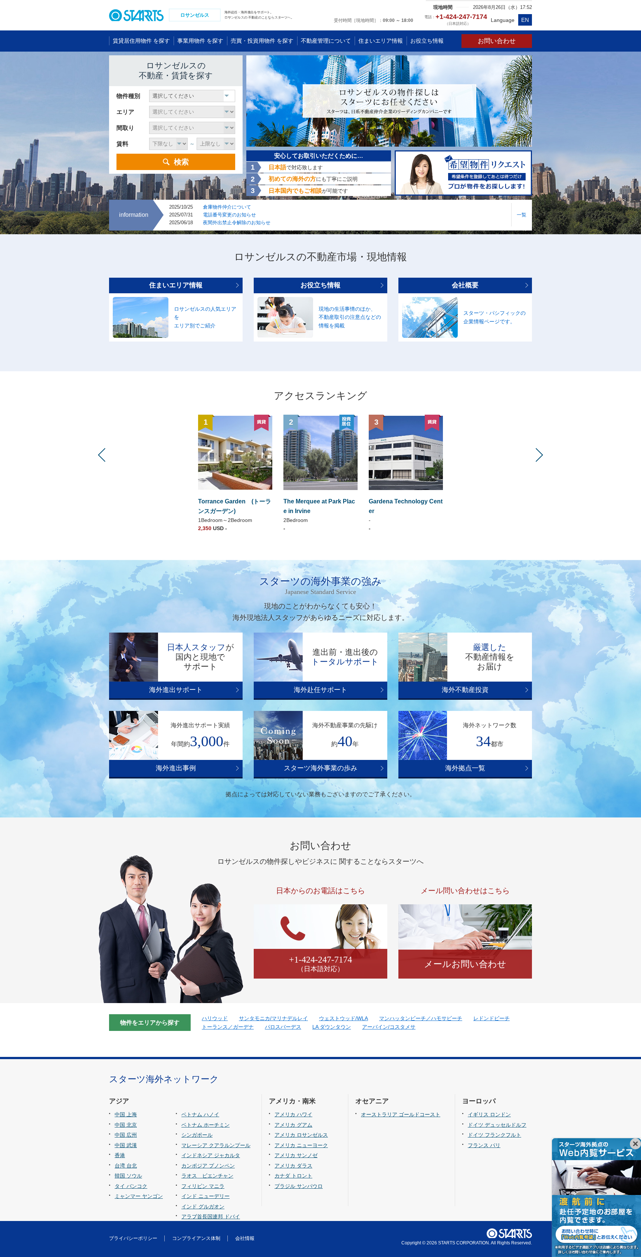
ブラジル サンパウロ (299, 1186)
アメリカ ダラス (293, 1166)
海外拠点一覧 (465, 768)
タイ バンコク (131, 1186)
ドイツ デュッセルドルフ (497, 1125)
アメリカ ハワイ (293, 1114)
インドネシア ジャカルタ (210, 1155)
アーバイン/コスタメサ (388, 1027)
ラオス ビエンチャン (207, 1176)
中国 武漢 (126, 1145)
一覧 (521, 215)
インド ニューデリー (205, 1196)
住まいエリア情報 (176, 285)
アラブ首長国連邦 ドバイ (210, 1217)
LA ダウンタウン (331, 1027)
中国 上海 (126, 1114)
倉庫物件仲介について (227, 207)
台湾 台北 (126, 1166)
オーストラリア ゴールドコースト (400, 1114)
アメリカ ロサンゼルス (301, 1135)
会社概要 (465, 285)
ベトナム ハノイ (200, 1114)
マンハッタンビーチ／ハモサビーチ (420, 1018)
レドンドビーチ (491, 1018)
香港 (120, 1155)
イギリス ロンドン (489, 1114)
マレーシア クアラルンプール (215, 1145)
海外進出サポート (176, 689)
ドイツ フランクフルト (494, 1135)
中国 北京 (126, 1125)
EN (525, 20)
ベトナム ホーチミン (205, 1125)
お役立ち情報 (320, 285)
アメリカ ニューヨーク (301, 1145)
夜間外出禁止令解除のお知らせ (236, 222)
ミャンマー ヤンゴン (139, 1196)
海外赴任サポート (320, 689)
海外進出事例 (176, 768)
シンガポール (197, 1135)
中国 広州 (126, 1135)
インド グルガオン (202, 1206)
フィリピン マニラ (202, 1186)
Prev (101, 455)
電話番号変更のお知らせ (229, 215)
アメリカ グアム (293, 1125)
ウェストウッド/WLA (343, 1018)
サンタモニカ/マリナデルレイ (273, 1018)
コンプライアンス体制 (196, 1238)
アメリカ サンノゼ (296, 1155)
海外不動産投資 (465, 689)
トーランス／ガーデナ (228, 1027)
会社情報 (244, 1238)
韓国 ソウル (128, 1176)
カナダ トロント (293, 1176)
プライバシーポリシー (133, 1238)
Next (539, 455)
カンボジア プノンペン (208, 1166)
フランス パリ (484, 1145)
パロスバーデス (283, 1027)
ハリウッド (215, 1018)
